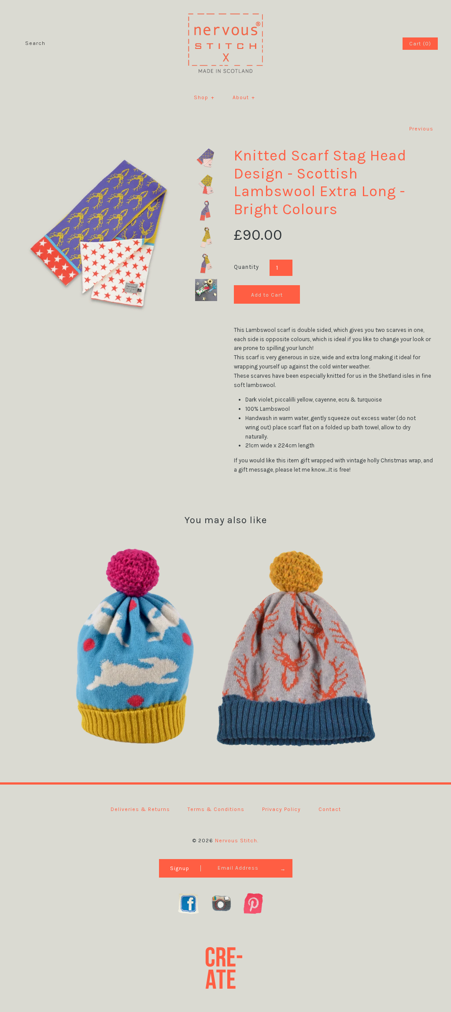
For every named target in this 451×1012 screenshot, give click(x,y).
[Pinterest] (258, 903)
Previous (421, 129)
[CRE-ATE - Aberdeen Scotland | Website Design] (225, 967)
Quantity (246, 267)
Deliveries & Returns (140, 809)
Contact (329, 809)
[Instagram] (225, 903)
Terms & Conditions (216, 809)
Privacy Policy (281, 809)
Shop (204, 97)
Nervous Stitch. (237, 840)
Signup (179, 868)
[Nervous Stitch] (225, 13)
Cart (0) (420, 44)
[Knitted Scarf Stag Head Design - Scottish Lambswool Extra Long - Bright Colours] (104, 151)
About (244, 97)
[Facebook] (192, 903)
